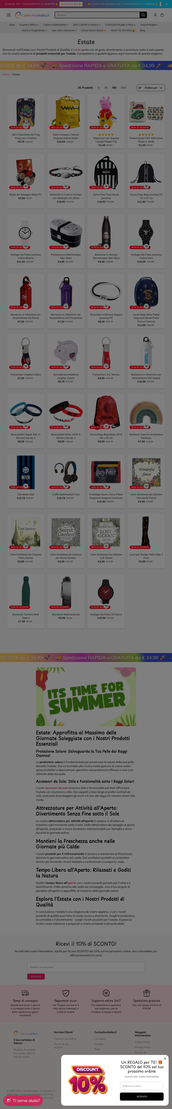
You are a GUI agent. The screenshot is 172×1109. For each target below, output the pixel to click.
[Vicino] (165, 1058)
